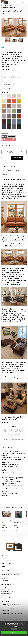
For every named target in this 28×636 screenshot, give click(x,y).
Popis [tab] (6, 167)
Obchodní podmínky (6, 593)
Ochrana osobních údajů (7, 591)
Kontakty (3, 596)
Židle (23, 620)
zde (16, 626)
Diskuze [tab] (4, 174)
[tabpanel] (6, 521)
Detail (3, 531)
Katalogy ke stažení (6, 598)
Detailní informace (8, 70)
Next (25, 507)
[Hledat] (20, 2)
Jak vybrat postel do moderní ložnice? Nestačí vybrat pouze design (12, 605)
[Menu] (25, 2)
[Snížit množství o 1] (3, 158)
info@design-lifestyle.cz (7, 560)
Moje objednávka (5, 587)
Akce (5, 620)
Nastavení (14, 629)
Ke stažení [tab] (16, 170)
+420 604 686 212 (5, 558)
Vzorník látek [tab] (6, 170)
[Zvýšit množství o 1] (9, 158)
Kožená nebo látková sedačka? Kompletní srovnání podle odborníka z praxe (13, 609)
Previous (3, 507)
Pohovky (11, 620)
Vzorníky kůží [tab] (14, 167)
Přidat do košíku (17, 157)
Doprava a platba (5, 589)
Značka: (5, 133)
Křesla (17, 620)
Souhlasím (14, 632)
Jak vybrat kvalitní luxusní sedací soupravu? (11, 613)
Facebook (4, 566)
